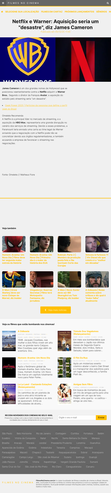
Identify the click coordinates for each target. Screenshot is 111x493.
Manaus (96, 437)
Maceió (23, 452)
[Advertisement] (90, 130)
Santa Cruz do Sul (11, 466)
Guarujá (93, 456)
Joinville (23, 461)
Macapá (89, 447)
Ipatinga (80, 456)
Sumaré (94, 461)
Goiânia (32, 447)
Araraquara (97, 452)
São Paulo (7, 433)
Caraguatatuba (73, 466)
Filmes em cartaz (52, 11)
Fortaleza (88, 433)
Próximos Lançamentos (79, 11)
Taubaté (50, 452)
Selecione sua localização (22, 11)
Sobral (84, 452)
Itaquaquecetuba (67, 452)
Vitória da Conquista (25, 437)
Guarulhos (95, 442)
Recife (54, 437)
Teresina (60, 447)
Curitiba (75, 433)
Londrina (80, 442)
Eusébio (6, 437)
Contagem (61, 433)
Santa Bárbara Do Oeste (75, 437)
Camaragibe (8, 456)
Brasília (5, 442)
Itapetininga (50, 461)
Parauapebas (8, 452)
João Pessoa (8, 461)
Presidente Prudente (61, 442)
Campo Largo (26, 456)
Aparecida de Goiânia (13, 447)
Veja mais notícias (56, 310)
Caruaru (90, 466)
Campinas (75, 447)
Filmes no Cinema (23, 3)
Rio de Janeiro (43, 433)
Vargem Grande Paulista (73, 461)
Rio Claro (56, 466)
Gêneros (101, 11)
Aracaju (18, 442)
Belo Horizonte (24, 433)
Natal (43, 437)
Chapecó (36, 452)
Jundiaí (42, 442)
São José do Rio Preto (36, 466)
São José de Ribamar (48, 456)
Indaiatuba (46, 447)
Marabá (30, 442)
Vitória (35, 461)
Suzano (67, 456)
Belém (101, 433)
